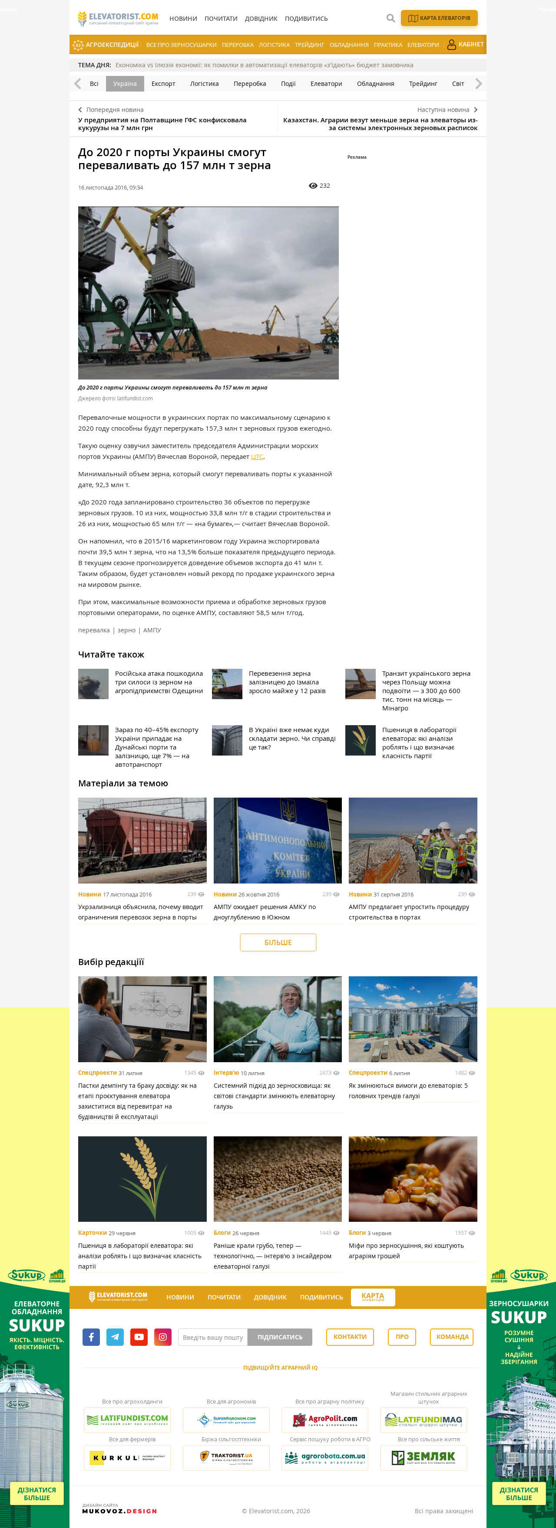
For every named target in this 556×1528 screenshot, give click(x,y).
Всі (94, 83)
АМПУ (152, 630)
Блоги (222, 1233)
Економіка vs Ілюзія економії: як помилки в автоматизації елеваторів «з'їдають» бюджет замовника (265, 65)
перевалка (94, 630)
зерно (127, 630)
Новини (89, 894)
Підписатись (280, 1337)
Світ (458, 83)
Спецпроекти (97, 1073)
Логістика (274, 45)
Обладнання (349, 45)
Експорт (163, 83)
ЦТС (257, 456)
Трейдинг (309, 45)
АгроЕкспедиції (111, 44)
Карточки (92, 1233)
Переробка (238, 45)
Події (288, 83)
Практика (388, 45)
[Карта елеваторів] (373, 1297)
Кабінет (470, 44)
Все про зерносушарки (181, 45)
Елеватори (423, 45)
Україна (125, 83)
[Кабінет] (403, 1297)
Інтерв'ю (226, 1073)
